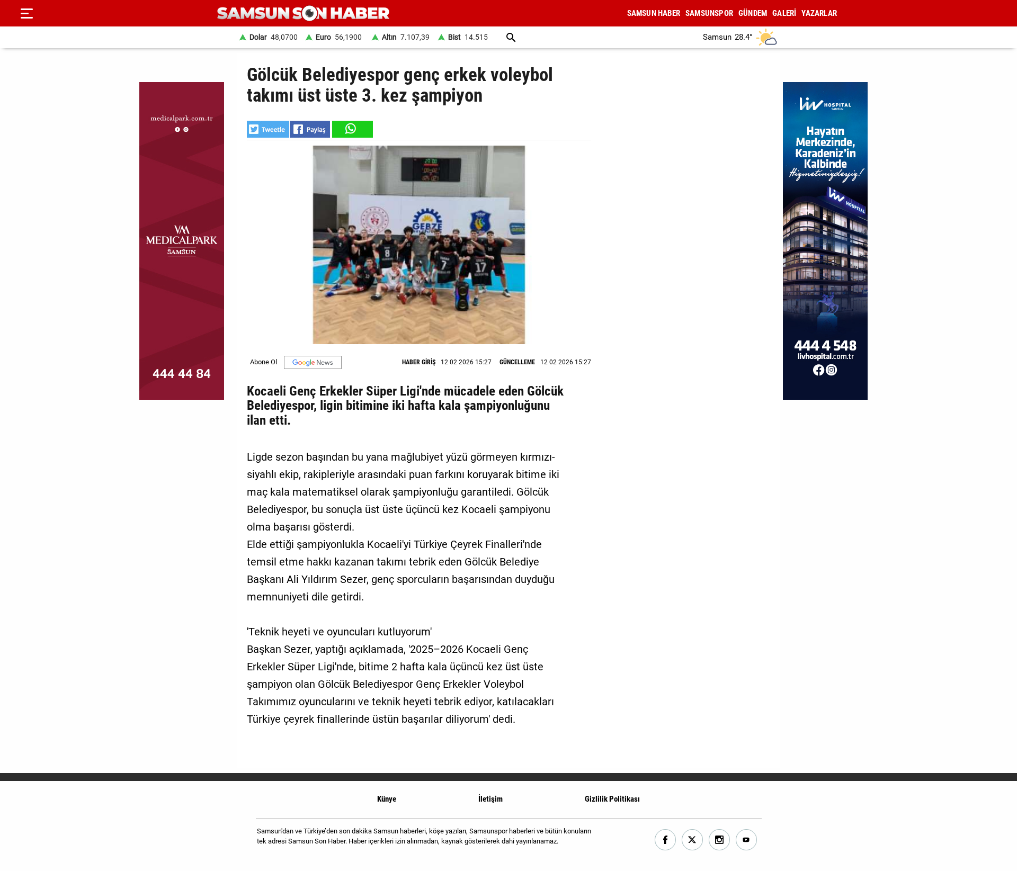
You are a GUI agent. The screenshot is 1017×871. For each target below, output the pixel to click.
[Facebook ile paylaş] (310, 129)
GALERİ (784, 13)
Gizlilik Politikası (612, 799)
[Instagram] (719, 840)
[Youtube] (746, 840)
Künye (386, 799)
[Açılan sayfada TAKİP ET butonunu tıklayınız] (313, 362)
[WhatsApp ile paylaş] (352, 129)
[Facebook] (665, 840)
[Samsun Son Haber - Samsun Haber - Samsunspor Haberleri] (303, 13)
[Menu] (26, 13)
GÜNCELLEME (517, 362)
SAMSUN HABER (653, 13)
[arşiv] (511, 37)
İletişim (490, 799)
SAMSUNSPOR (709, 13)
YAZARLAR (819, 13)
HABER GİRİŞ (418, 362)
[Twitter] (692, 840)
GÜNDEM (752, 13)
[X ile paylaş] (268, 129)
